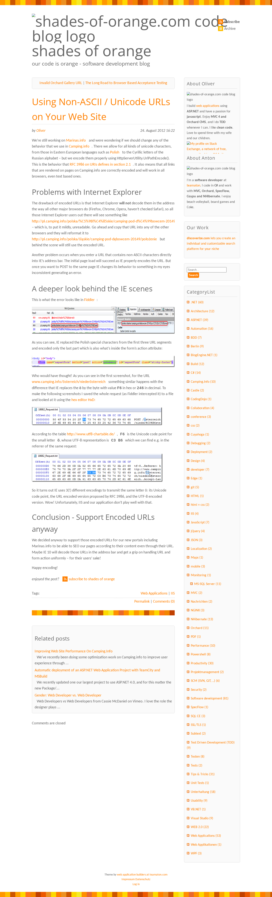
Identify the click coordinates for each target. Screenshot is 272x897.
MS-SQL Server (207, 584)
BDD (196, 338)
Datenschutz (142, 879)
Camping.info (79, 146)
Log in (136, 884)
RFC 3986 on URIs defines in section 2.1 (100, 164)
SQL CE (198, 716)
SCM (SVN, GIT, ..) (205, 681)
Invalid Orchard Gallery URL (61, 83)
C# (196, 373)
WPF (196, 853)
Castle (197, 390)
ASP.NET (199, 320)
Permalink (142, 601)
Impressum (128, 879)
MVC (196, 593)
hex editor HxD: (83, 400)
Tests (196, 765)
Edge (196, 478)
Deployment (201, 452)
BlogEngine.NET (204, 355)
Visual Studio (202, 818)
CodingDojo (201, 399)
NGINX (197, 610)
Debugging (200, 443)
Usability (199, 800)
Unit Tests (200, 783)
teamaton (193, 185)
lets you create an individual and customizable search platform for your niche (211, 244)
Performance (203, 646)
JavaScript (200, 522)
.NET (197, 302)
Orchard (200, 628)
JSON (197, 540)
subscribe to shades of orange (92, 579)
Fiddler (89, 300)
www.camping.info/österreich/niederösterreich (68, 382)
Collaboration (202, 408)
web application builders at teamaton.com (142, 874)
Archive (230, 29)
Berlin (197, 346)
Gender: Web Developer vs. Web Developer (68, 695)
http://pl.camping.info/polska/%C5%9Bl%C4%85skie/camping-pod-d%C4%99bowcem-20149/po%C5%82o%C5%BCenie (124, 221)
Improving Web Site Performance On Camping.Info (74, 651)
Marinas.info (76, 140)
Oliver (40, 131)
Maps (197, 557)
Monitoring (201, 575)
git (195, 487)
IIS (173, 593)
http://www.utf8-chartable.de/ (91, 434)
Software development (209, 698)
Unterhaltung (203, 792)
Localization (201, 549)
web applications (207, 106)
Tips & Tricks (203, 774)
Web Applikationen (206, 845)
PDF (196, 637)
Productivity (202, 663)
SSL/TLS (198, 725)
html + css (200, 505)
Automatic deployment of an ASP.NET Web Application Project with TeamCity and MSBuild (97, 673)
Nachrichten (201, 601)
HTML (197, 496)
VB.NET (198, 809)
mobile (198, 566)
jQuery (198, 531)
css (195, 425)
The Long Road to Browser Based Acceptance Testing (126, 83)
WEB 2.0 (200, 827)
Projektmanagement (207, 672)
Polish (114, 152)
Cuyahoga (200, 434)
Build (197, 364)
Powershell (201, 654)
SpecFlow (199, 707)
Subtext (198, 733)
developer (200, 469)
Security (199, 690)
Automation (202, 329)
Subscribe (232, 22)
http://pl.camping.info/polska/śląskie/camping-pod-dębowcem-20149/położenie (94, 239)
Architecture (202, 311)
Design (198, 461)
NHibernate (202, 619)
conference (201, 417)
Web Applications (154, 593)
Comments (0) (164, 601)
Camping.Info (203, 382)
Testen (197, 756)
